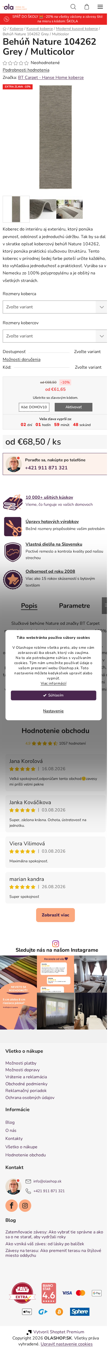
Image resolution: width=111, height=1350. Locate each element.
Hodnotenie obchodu (55, 730)
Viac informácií (54, 683)
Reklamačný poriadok (26, 1091)
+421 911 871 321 (46, 468)
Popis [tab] (29, 605)
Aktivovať (73, 407)
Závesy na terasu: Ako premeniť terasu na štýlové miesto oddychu (53, 1253)
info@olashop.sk (47, 1181)
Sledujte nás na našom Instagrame (57, 950)
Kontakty (14, 1139)
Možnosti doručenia (21, 359)
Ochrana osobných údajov (29, 1098)
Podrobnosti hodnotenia (26, 70)
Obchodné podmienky (26, 1084)
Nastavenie (53, 711)
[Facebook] (11, 1205)
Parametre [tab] (74, 605)
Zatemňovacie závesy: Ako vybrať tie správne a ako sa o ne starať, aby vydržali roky (54, 1234)
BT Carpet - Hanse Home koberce (51, 78)
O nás (10, 1130)
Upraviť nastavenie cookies (67, 1344)
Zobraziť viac (55, 915)
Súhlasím (56, 695)
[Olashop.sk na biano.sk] (48, 1293)
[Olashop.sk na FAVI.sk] (22, 1293)
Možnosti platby (20, 1063)
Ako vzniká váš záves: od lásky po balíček (44, 1244)
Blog (10, 1122)
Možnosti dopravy (22, 1070)
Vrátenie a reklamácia (26, 1077)
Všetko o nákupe (21, 1147)
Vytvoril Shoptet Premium (58, 1332)
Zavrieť (40, 484)
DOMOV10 (34, 407)
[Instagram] (25, 1205)
